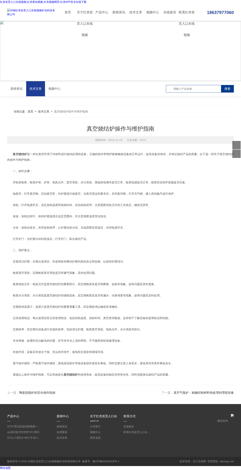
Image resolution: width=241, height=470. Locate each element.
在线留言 (169, 12)
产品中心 (101, 12)
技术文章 (135, 12)
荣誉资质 (95, 437)
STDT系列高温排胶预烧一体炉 (24, 426)
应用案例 (62, 432)
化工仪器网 (199, 461)
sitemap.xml (227, 461)
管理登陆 (212, 461)
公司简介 (95, 426)
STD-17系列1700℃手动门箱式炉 (24, 437)
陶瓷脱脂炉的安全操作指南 (37, 392)
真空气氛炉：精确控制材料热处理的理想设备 (204, 392)
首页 (68, 12)
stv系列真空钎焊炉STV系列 (23, 432)
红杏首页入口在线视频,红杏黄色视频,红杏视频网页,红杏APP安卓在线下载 (43, 1)
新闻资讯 (118, 12)
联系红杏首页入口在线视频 (187, 16)
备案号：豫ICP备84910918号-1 (100, 461)
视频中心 (152, 12)
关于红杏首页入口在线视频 (85, 16)
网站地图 (5, 467)
